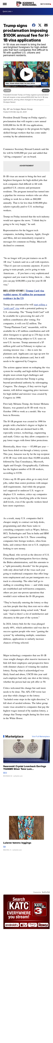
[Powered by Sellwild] (46, 892)
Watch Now (45, 4)
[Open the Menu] (4, 4)
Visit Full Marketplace (41, 736)
